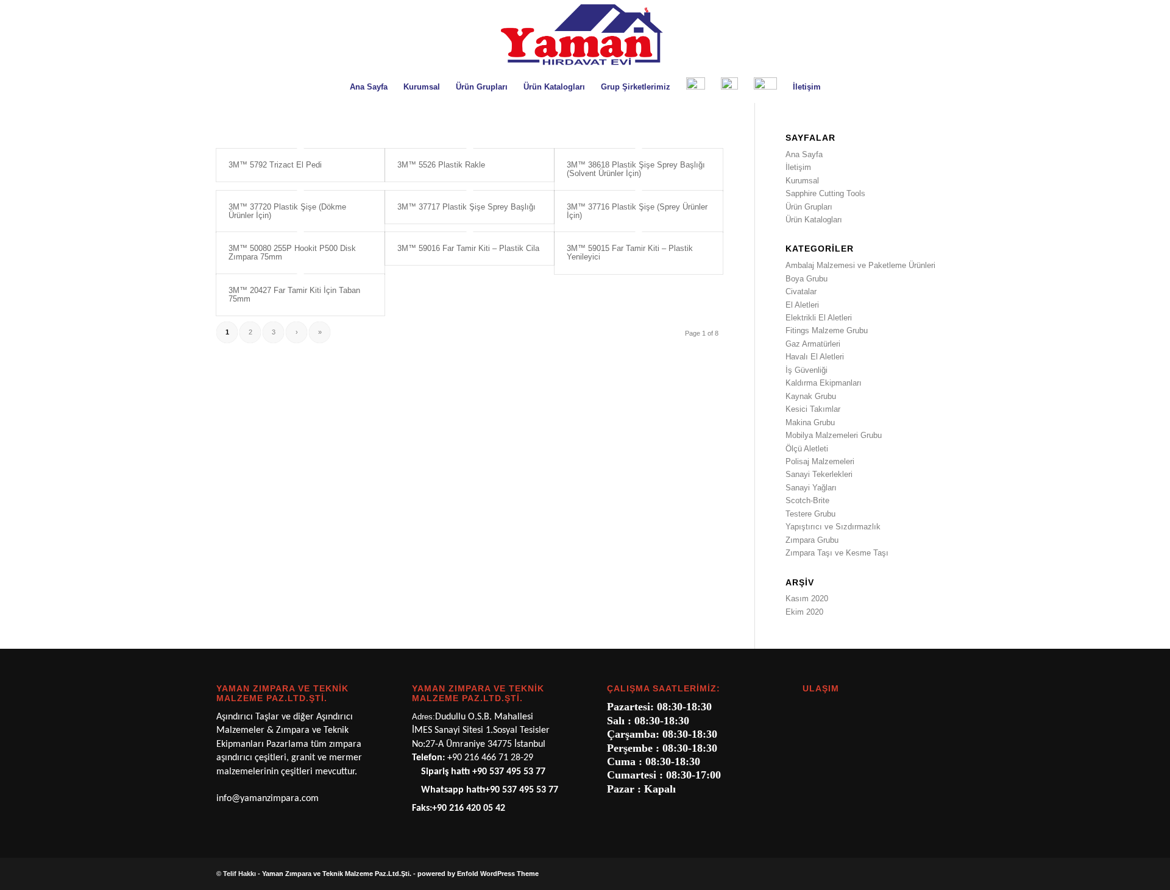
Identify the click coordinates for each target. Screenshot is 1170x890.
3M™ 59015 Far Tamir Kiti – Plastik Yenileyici (630, 252)
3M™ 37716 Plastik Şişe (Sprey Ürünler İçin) (637, 211)
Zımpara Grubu (811, 540)
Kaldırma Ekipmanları (823, 382)
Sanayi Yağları (811, 487)
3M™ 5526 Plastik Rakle (441, 164)
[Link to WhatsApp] (908, 873)
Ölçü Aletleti (806, 448)
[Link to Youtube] (944, 873)
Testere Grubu (810, 513)
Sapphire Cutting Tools (825, 193)
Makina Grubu (810, 422)
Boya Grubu (806, 278)
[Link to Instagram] (926, 873)
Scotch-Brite (807, 500)
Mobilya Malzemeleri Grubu (833, 435)
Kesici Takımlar (812, 409)
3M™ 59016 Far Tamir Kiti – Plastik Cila (468, 248)
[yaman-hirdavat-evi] (585, 36)
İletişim (798, 167)
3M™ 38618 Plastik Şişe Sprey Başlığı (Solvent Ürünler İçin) (636, 169)
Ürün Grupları (808, 206)
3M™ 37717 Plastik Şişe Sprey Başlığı (466, 206)
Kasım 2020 (806, 598)
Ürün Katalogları (813, 219)
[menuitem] (368, 87)
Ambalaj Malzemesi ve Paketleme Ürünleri (860, 265)
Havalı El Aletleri (814, 356)
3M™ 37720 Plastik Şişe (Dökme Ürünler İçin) (287, 211)
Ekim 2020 (804, 611)
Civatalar (801, 291)
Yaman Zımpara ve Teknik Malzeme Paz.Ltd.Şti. (336, 873)
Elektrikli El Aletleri (818, 317)
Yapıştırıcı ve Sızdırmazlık (833, 526)
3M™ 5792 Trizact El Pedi (275, 164)
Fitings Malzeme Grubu (826, 330)
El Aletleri (802, 304)
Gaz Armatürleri (812, 343)
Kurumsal (802, 180)
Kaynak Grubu (810, 396)
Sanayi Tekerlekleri (819, 474)
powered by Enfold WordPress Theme (478, 873)
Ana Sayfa (804, 154)
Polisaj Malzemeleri (819, 461)
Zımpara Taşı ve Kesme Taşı (836, 552)
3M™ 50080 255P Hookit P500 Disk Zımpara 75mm (292, 252)
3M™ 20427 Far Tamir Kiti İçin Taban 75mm (294, 294)
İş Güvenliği (806, 370)
